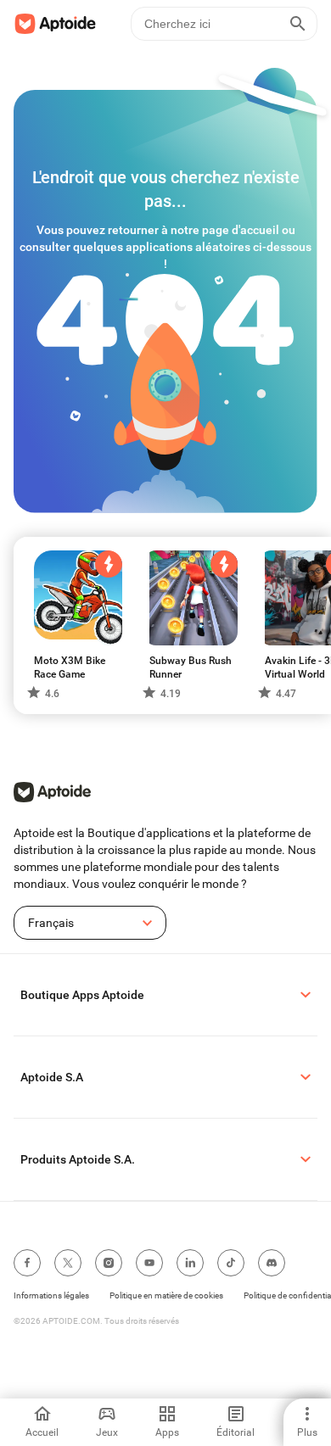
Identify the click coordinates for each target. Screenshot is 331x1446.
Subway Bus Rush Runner (190, 667)
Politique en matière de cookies (166, 1295)
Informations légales (51, 1295)
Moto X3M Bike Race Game (69, 667)
